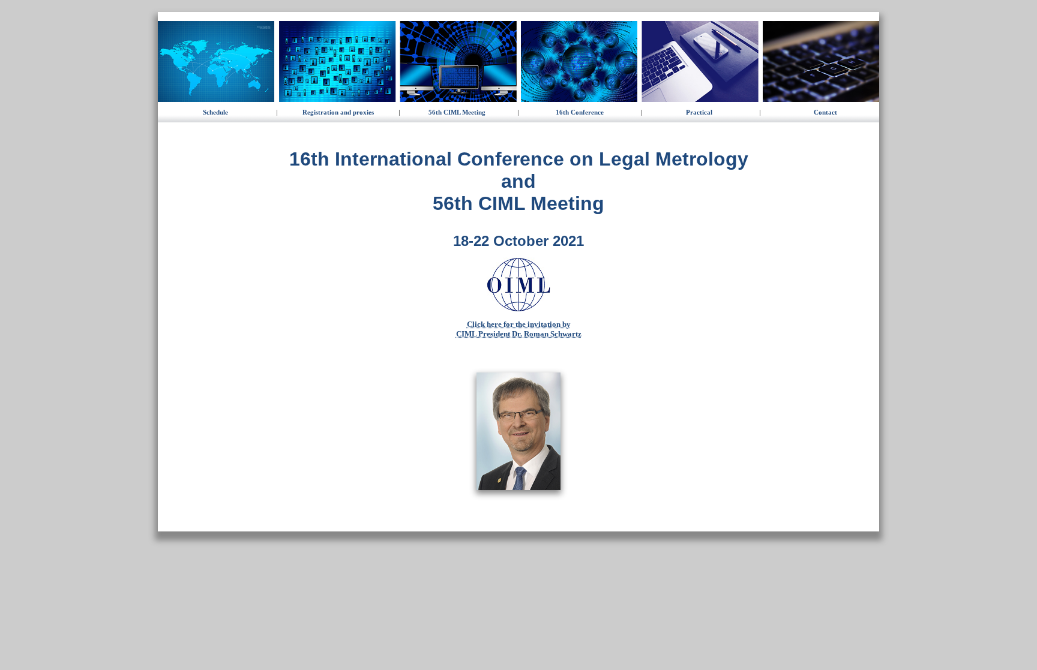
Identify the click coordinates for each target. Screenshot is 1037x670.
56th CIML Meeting (456, 112)
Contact (825, 112)
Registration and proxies (338, 112)
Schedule (215, 112)
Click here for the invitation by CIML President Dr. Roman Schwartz (519, 329)
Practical (699, 112)
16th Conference (580, 112)
